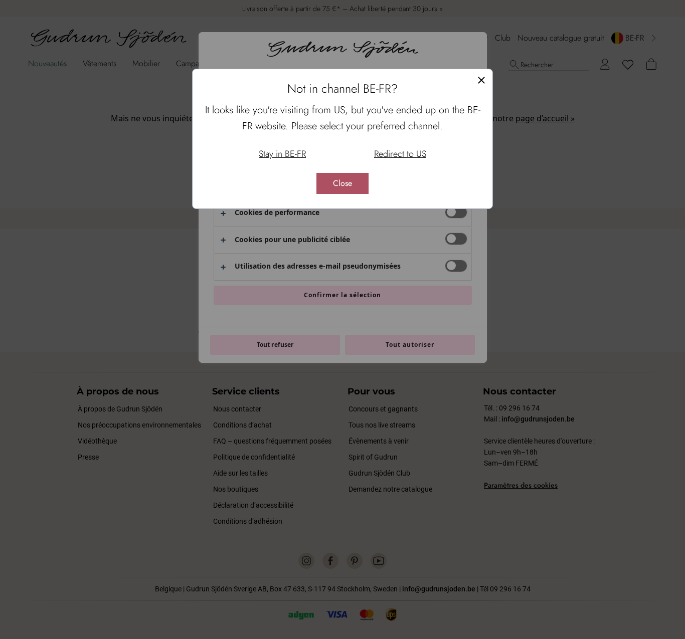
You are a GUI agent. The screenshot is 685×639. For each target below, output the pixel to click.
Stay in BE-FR (282, 153)
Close (342, 183)
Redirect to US (400, 153)
